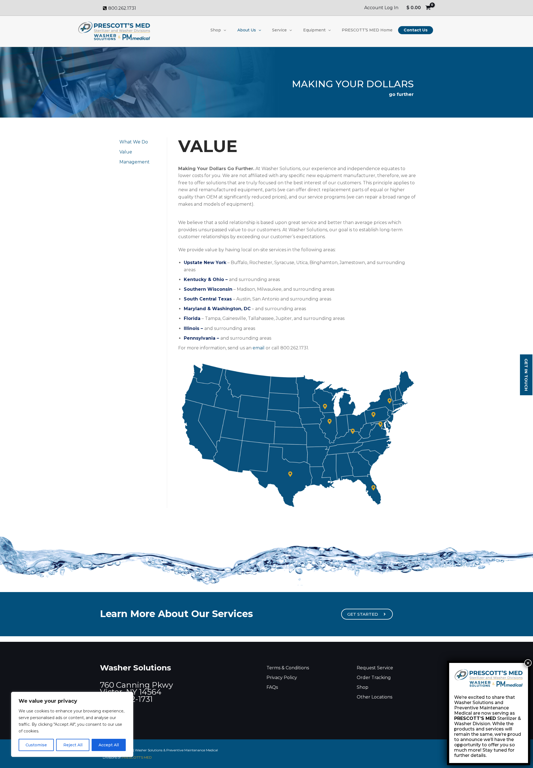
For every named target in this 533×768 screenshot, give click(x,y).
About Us (246, 30)
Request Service (375, 667)
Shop (215, 30)
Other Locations (374, 697)
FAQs (272, 687)
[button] (223, 30)
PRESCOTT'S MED (137, 757)
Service (279, 30)
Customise (36, 744)
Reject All (72, 744)
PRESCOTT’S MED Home (367, 30)
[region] (72, 724)
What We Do (133, 142)
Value (125, 152)
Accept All (109, 744)
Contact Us (416, 30)
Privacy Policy (281, 677)
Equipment (314, 30)
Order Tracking (374, 677)
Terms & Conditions (287, 667)
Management (134, 162)
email (259, 348)
